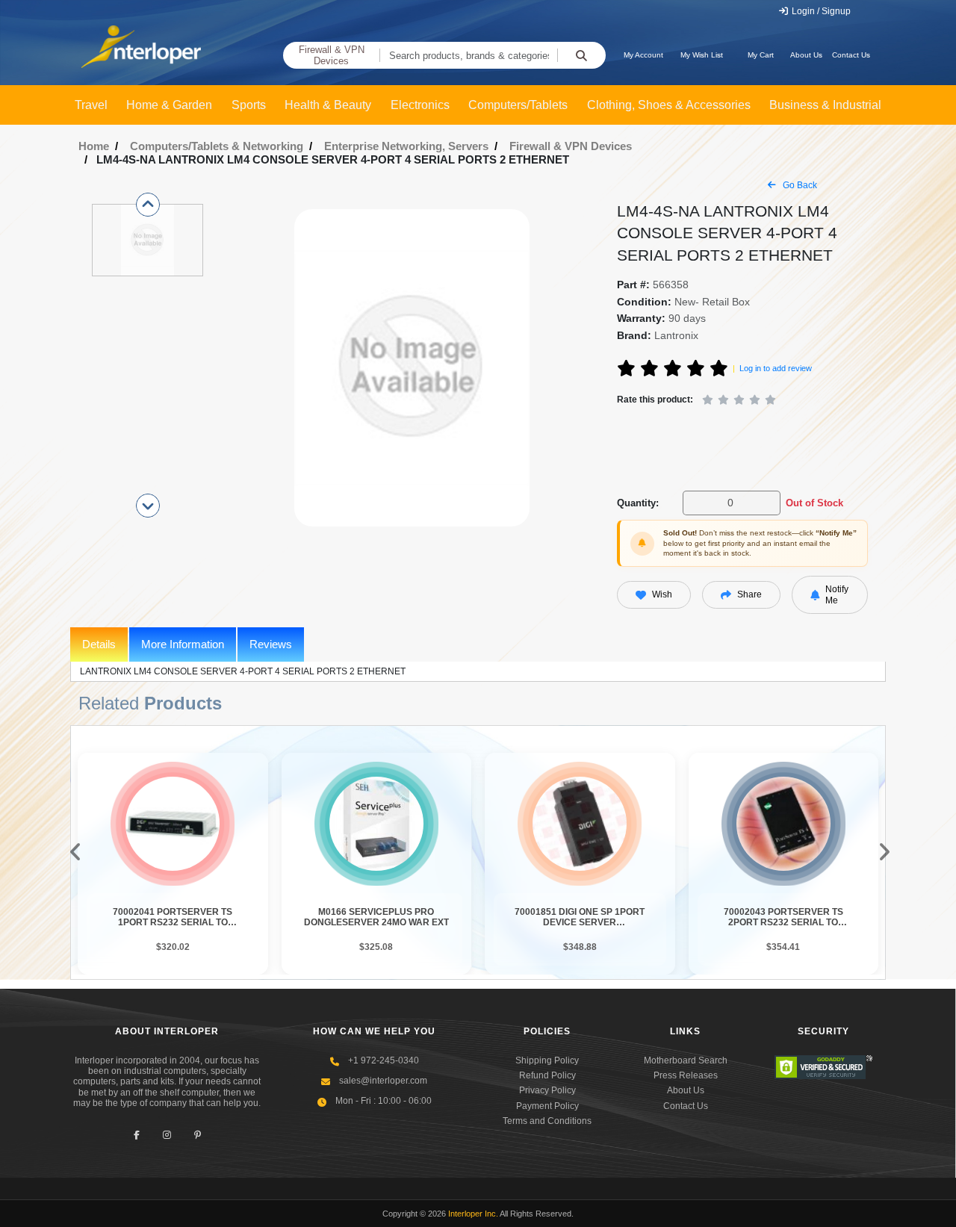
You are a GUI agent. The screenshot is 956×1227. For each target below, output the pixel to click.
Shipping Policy (547, 1060)
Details (99, 644)
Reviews (270, 644)
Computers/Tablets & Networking (216, 146)
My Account (643, 55)
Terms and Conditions (547, 1121)
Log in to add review (775, 368)
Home (93, 146)
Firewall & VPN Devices (331, 55)
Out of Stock (814, 503)
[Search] (581, 55)
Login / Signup (820, 11)
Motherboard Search (685, 1060)
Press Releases (686, 1075)
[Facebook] (136, 1135)
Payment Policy (547, 1106)
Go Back (798, 185)
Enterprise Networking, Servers (406, 146)
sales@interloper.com (383, 1080)
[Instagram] (167, 1135)
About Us (806, 55)
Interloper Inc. (473, 1213)
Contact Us (851, 55)
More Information (182, 644)
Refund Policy (547, 1075)
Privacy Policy (547, 1090)
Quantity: (638, 503)
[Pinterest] (197, 1135)
